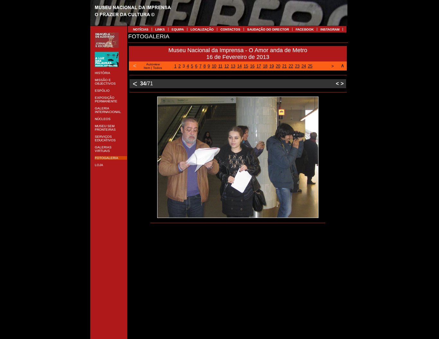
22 (291, 66)
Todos (157, 68)
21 (284, 66)
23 (297, 66)
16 (252, 66)
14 (239, 66)
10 (214, 66)
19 (271, 66)
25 (310, 66)
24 (303, 66)
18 (265, 66)
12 (226, 66)
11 (220, 66)
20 (278, 66)
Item (147, 68)
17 (258, 66)
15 (246, 66)
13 (233, 66)
